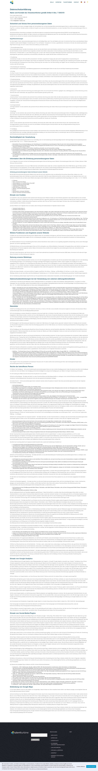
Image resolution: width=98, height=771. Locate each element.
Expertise (58, 2)
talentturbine (67, 2)
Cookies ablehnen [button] (81, 766)
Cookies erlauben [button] (91, 766)
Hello (52, 2)
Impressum (54, 738)
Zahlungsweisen (55, 747)
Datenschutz (54, 740)
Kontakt (76, 2)
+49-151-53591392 (18, 18)
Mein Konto (54, 735)
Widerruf (53, 753)
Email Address (35, 732)
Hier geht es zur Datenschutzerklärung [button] (38, 768)
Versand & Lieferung (57, 750)
